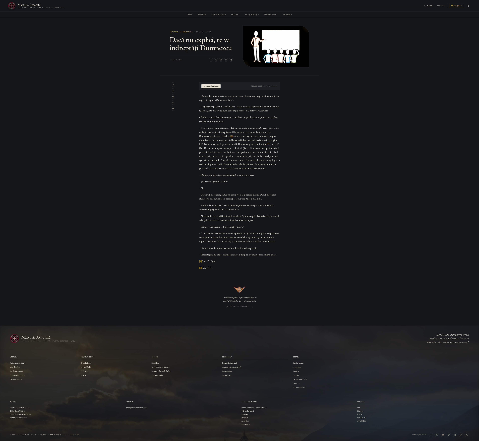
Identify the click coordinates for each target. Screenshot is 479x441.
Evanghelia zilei (86, 363)
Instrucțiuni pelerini (229, 363)
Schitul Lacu (226, 375)
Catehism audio (157, 375)
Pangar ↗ (296, 383)
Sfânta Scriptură (218, 14)
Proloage (84, 371)
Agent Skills (361, 421)
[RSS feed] (467, 435)
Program (441, 6)
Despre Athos (227, 371)
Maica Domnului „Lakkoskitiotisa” (254, 408)
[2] (268, 144)
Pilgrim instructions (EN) (231, 367)
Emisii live (155, 363)
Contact (296, 371)
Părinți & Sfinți (252, 14)
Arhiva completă (16, 379)
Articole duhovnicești (181, 32)
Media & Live (270, 14)
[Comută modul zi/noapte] (468, 6)
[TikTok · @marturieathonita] (449, 435)
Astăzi (189, 14)
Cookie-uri (75, 434)
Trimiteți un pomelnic (239, 306)
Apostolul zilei (86, 367)
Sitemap (360, 411)
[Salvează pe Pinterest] (221, 60)
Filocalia (244, 418)
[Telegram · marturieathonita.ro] (455, 435)
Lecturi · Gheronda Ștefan (161, 371)
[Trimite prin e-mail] (226, 60)
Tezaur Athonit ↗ (299, 387)
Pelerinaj (287, 14)
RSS (358, 408)
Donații (296, 375)
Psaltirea (202, 14)
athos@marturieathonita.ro (136, 408)
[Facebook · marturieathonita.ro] (431, 435)
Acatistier (245, 421)
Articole (235, 14)
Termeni (43, 434)
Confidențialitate (58, 434)
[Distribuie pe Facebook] (211, 60)
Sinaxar (83, 375)
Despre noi (297, 367)
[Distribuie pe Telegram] (231, 60)
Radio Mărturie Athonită (160, 367)
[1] (231, 136)
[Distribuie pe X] (216, 60)
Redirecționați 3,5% (300, 379)
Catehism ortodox (16, 371)
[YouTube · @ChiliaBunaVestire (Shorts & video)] (443, 435)
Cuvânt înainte (298, 363)
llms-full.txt (361, 418)
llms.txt (359, 414)
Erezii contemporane (17, 375)
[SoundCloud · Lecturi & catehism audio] (461, 435)
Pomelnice (245, 424)
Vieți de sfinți (15, 367)
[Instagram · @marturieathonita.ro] (437, 435)
